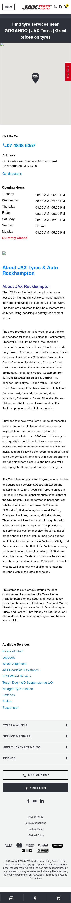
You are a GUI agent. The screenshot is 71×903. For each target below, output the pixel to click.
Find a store (38, 788)
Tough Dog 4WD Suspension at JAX (27, 682)
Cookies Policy (36, 828)
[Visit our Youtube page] (34, 801)
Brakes (7, 701)
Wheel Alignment (14, 663)
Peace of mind (12, 651)
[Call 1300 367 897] (55, 7)
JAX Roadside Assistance (20, 670)
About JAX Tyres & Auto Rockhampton (30, 270)
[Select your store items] (35, 898)
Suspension (10, 707)
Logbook (8, 657)
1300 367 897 (38, 774)
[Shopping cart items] (58, 898)
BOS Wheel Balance (16, 676)
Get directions (12, 173)
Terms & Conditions (35, 822)
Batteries (8, 695)
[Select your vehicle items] (11, 898)
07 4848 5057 (21, 145)
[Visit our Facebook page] (28, 801)
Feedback (68, 72)
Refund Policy (36, 835)
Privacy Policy (35, 816)
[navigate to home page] (39, 7)
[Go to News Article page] (60, 7)
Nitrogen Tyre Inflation (17, 688)
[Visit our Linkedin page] (42, 801)
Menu (8, 6)
